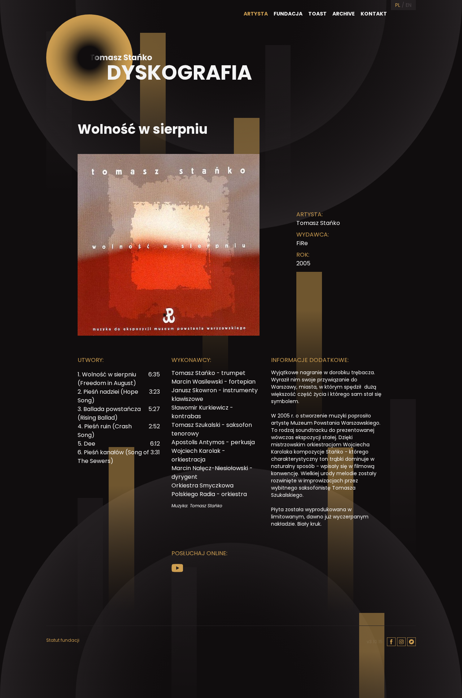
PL (397, 5)
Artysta (256, 13)
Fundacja (288, 13)
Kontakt (374, 13)
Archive (343, 13)
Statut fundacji (62, 640)
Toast (317, 13)
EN (408, 5)
